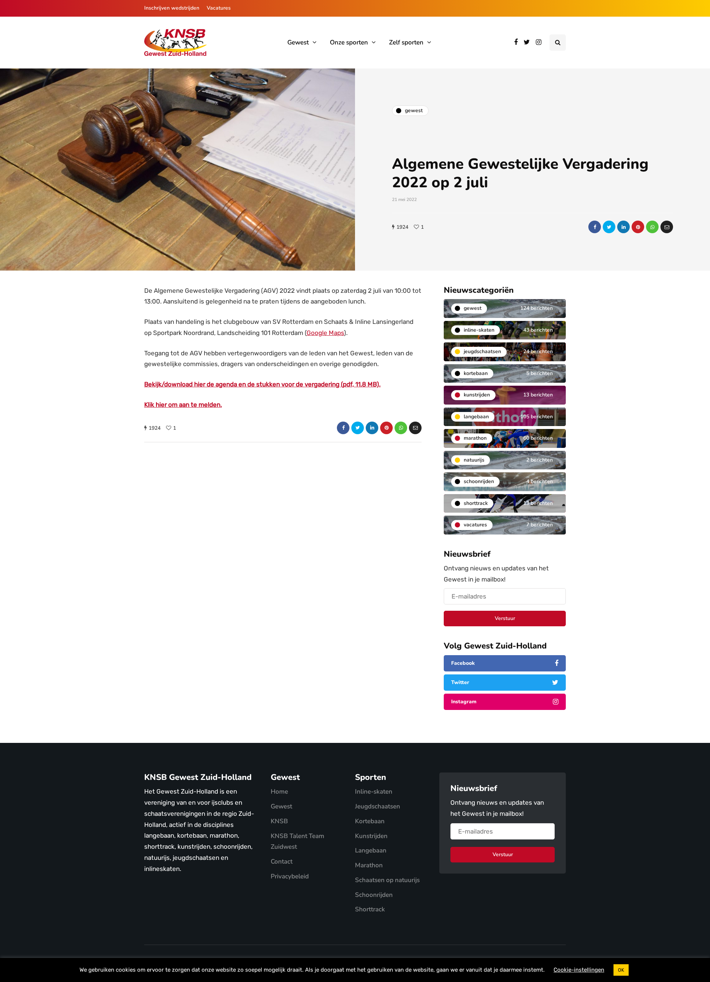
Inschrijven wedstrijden (171, 7)
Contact (282, 861)
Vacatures (219, 7)
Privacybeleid (290, 876)
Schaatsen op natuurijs (387, 880)
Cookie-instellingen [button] (579, 969)
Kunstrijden (371, 836)
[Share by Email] (666, 227)
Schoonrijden (374, 895)
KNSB (279, 821)
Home (279, 791)
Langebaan (370, 850)
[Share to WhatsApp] (652, 227)
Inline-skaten (373, 791)
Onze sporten (349, 42)
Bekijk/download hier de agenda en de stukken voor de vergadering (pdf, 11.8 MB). (262, 384)
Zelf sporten (406, 42)
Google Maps (325, 332)
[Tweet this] (609, 227)
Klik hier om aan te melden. (183, 404)
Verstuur (505, 618)
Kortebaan (370, 821)
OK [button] (621, 970)
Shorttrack (370, 909)
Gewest (298, 42)
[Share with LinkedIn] (623, 227)
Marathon (369, 865)
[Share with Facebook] (594, 227)
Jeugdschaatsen (377, 806)
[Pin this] (638, 227)
